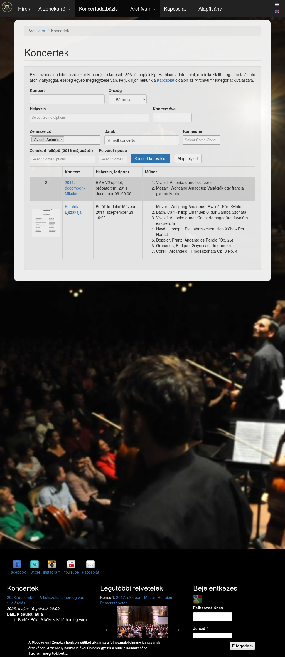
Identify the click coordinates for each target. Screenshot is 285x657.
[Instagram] (51, 564)
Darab (110, 131)
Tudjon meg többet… (48, 653)
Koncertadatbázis (99, 8)
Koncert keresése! (150, 158)
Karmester (192, 131)
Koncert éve (164, 108)
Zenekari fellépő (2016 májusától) (61, 150)
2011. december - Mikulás (75, 188)
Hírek (24, 8)
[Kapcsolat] (90, 564)
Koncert (37, 90)
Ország (115, 90)
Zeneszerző (40, 131)
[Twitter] (34, 564)
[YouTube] (71, 564)
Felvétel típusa (113, 150)
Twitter (34, 572)
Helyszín (38, 108)
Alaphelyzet (188, 158)
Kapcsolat (175, 8)
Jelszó (200, 628)
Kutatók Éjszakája (73, 209)
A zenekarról (53, 8)
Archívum (141, 8)
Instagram (52, 572)
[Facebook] (17, 564)
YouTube (71, 572)
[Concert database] (277, 10)
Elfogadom (242, 646)
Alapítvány (210, 8)
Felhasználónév (209, 608)
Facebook (17, 572)
